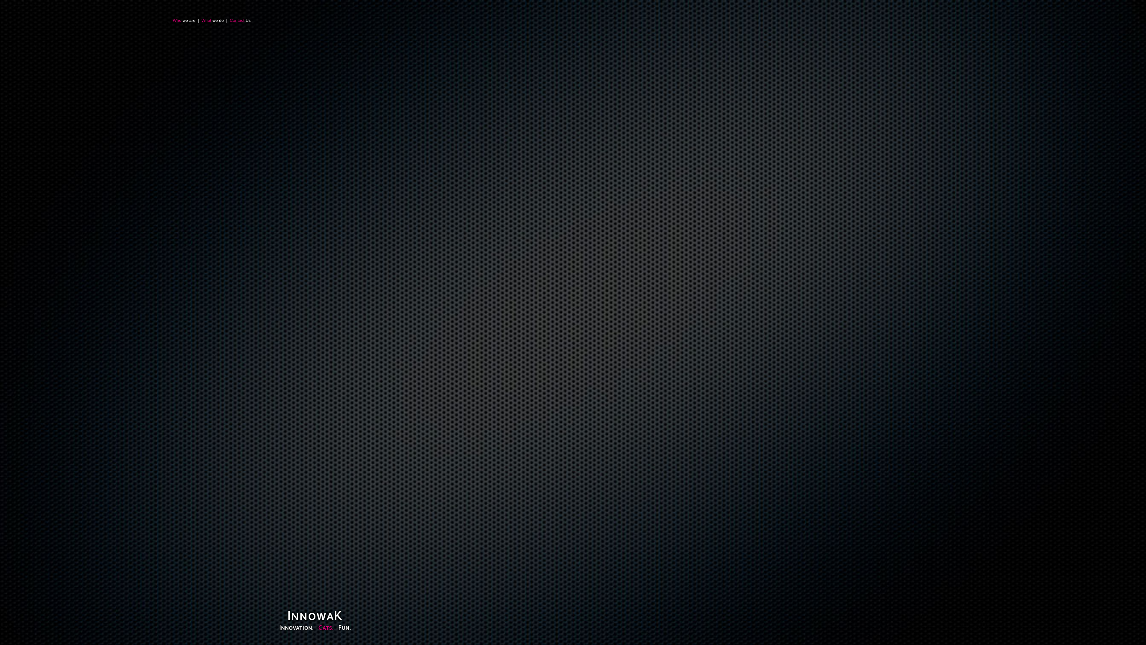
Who (177, 20)
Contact (237, 20)
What (206, 20)
